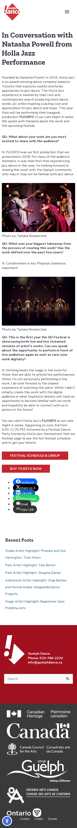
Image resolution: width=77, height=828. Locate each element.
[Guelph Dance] (12, 11)
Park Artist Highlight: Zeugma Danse (33, 572)
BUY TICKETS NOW (26, 468)
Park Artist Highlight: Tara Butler (30, 565)
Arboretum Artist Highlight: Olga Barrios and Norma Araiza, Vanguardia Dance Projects (36, 587)
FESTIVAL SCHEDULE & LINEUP (35, 455)
